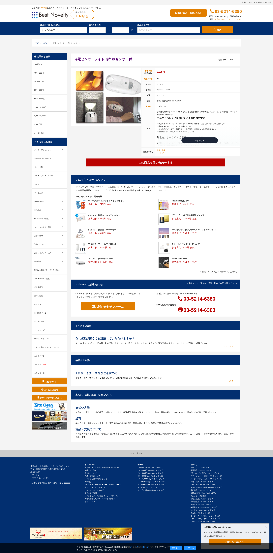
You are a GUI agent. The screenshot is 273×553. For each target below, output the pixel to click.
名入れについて (91, 473)
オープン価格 (39, 133)
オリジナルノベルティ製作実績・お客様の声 (102, 467)
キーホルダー (39, 192)
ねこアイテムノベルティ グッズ (203, 510)
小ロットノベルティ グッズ (201, 504)
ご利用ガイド (51, 381)
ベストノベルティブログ (94, 490)
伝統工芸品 (38, 287)
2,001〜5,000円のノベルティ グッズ (152, 484)
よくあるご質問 (91, 493)
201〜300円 (39, 81)
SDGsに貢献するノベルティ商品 (46, 270)
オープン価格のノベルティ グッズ (151, 490)
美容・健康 (38, 235)
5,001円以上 (39, 124)
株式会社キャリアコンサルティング (228, 19)
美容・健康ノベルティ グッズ (202, 481)
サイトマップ (90, 501)
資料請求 (88, 481)
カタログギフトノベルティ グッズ (204, 521)
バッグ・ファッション (42, 150)
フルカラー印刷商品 (42, 278)
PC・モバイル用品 (41, 218)
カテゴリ (194, 464)
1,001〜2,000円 (40, 107)
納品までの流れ (91, 470)
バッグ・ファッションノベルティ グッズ (206, 478)
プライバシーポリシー (41, 478)
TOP (37, 43)
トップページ (90, 464)
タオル (36, 184)
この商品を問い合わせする (155, 162)
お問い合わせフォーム (109, 306)
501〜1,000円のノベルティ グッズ (151, 478)
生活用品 (37, 210)
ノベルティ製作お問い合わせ (96, 478)
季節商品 (37, 261)
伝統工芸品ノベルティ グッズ (202, 498)
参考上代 (148, 70)
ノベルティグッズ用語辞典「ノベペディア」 (102, 496)
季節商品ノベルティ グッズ (201, 490)
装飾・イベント (40, 244)
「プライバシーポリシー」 (140, 546)
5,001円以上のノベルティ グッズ (150, 487)
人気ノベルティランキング (95, 487)
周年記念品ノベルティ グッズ (202, 501)
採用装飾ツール (40, 313)
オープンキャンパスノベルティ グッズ (205, 515)
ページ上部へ (136, 453)
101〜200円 (39, 73)
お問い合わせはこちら (235, 541)
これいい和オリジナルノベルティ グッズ (206, 518)
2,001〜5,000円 (40, 115)
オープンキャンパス (42, 338)
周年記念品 (38, 295)
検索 (219, 29)
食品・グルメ (39, 201)
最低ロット (148, 78)
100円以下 (38, 64)
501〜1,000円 (39, 98)
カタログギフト (40, 356)
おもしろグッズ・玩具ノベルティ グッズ (206, 487)
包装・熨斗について (92, 476)
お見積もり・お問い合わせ (190, 12)
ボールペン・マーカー (42, 158)
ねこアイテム (39, 321)
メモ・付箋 (38, 167)
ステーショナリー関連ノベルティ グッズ (206, 476)
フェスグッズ (39, 330)
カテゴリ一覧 (39, 373)
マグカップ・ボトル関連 (43, 175)
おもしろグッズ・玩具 (42, 253)
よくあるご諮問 (51, 389)
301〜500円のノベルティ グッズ (150, 476)
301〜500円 (39, 90)
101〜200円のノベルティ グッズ (150, 470)
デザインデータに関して (51, 397)
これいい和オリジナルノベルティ (47, 347)
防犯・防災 (161, 150)
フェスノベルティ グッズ (200, 513)
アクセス (36, 475)
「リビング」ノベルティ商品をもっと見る (218, 271)
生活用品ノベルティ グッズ (201, 470)
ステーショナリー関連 (42, 227)
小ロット (37, 304)
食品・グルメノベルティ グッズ (203, 467)
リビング (46, 43)
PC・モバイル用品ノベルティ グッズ (205, 473)
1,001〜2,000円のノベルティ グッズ (152, 481)
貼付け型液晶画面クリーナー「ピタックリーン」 (103, 484)
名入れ (148, 106)
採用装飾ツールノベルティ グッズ (204, 507)
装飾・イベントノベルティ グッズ (204, 484)
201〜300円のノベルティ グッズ (150, 473)
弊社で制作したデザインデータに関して (100, 498)
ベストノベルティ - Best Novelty (50, 15)
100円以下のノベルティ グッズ (150, 467)
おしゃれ (40, 364)
